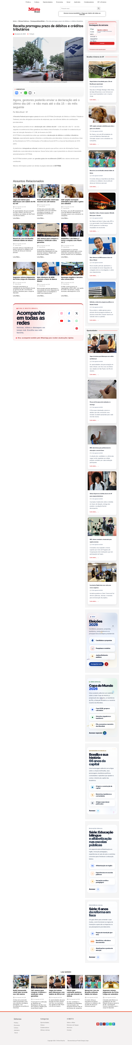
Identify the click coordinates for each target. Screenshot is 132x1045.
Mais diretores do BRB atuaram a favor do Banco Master (47, 279)
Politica (28, 2)
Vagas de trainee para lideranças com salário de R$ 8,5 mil (24, 201)
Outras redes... (34, 93)
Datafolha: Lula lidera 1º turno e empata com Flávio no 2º (71, 240)
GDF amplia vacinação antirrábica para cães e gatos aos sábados (72, 201)
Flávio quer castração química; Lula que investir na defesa (74, 993)
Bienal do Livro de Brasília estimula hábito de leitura (23, 239)
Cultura (36, 2)
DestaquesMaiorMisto (37, 21)
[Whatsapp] (110, 1024)
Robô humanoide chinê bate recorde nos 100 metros (48, 201)
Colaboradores (89, 2)
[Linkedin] (113, 1024)
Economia (59, 2)
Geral (68, 2)
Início (15, 21)
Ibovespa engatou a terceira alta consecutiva (72, 278)
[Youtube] (97, 1024)
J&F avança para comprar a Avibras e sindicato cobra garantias (47, 240)
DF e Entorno (102, 2)
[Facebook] (101, 1024)
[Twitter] (107, 1024)
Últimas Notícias (23, 21)
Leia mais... (93, 99)
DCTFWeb (58, 166)
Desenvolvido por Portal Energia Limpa (78, 1040)
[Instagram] (104, 1024)
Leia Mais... (16, 218)
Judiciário (77, 2)
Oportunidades (48, 2)
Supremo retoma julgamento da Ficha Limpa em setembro (24, 278)
